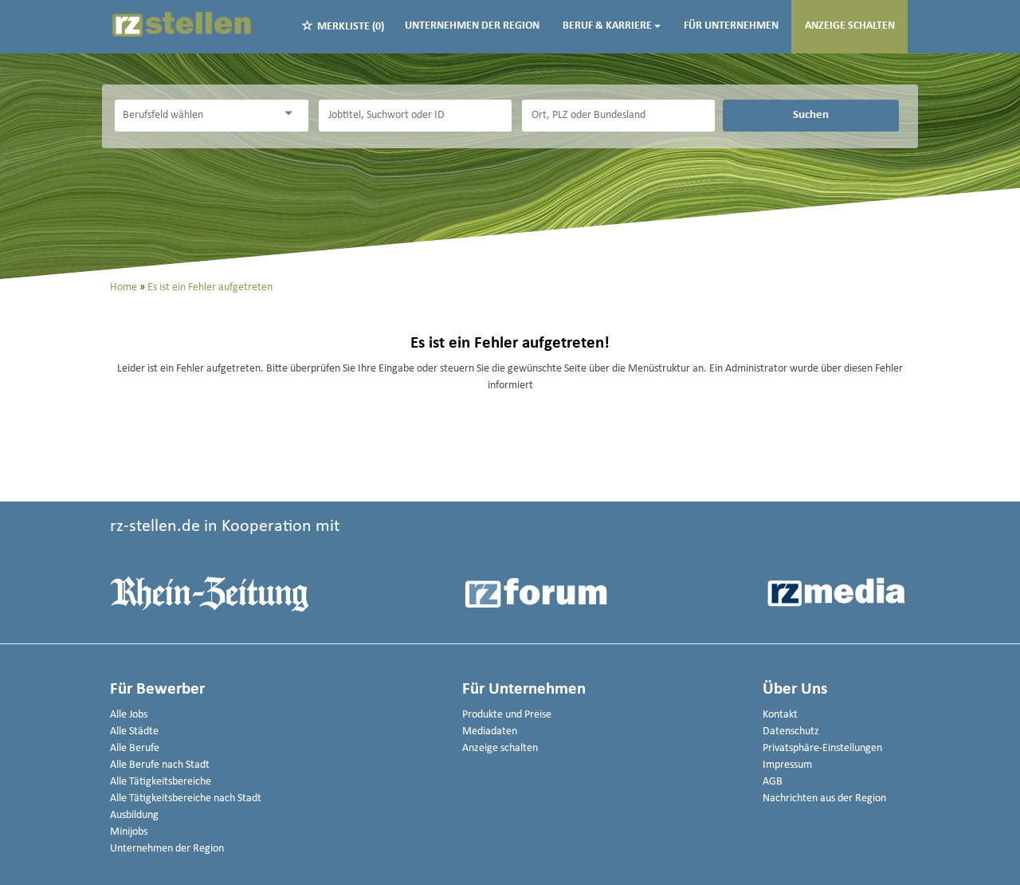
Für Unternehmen (731, 26)
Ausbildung (134, 815)
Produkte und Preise (506, 715)
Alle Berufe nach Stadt (160, 765)
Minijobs (128, 832)
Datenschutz (791, 732)
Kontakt (780, 715)
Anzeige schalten (850, 26)
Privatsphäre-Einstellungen (822, 748)
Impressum (787, 765)
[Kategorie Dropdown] (292, 114)
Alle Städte (134, 732)
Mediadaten (489, 732)
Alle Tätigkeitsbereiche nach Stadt (185, 798)
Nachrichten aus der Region (824, 798)
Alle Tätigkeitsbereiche (160, 782)
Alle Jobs (128, 715)
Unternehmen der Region (472, 26)
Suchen (811, 114)
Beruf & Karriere (607, 26)
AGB (773, 782)
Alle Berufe (134, 748)
